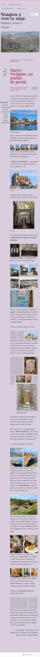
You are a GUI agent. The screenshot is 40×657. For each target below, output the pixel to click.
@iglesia (6, 116)
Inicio (4, 4)
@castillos (5, 109)
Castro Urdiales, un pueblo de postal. (21, 76)
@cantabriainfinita (5, 107)
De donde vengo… (8, 8)
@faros (6, 114)
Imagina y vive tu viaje (13, 16)
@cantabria (5, 105)
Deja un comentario (34, 88)
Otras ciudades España (19, 88)
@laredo (6, 118)
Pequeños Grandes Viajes (18, 89)
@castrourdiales (5, 111)
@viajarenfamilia (5, 122)
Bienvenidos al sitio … (16, 4)
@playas (5, 120)
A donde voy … (22, 8)
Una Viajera (19, 87)
